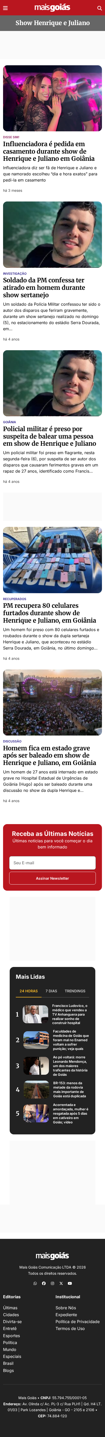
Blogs (8, 1370)
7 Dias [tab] (51, 991)
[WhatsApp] (35, 1282)
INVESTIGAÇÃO (15, 273)
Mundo (9, 1349)
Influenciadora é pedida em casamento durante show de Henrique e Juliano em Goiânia (49, 151)
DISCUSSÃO (12, 741)
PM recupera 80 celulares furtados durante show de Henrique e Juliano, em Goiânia (49, 613)
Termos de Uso (70, 1328)
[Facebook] (44, 1282)
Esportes (11, 1335)
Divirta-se (12, 1321)
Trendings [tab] (75, 991)
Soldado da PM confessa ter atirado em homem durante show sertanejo (44, 287)
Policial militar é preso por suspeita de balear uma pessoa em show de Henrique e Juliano (49, 436)
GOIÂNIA (9, 422)
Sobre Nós (66, 1307)
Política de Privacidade (78, 1321)
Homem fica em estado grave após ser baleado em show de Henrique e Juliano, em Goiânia (49, 755)
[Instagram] (52, 1282)
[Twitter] (61, 1282)
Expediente (66, 1314)
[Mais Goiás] (52, 8)
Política (10, 1342)
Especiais (12, 1356)
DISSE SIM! (11, 137)
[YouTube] (70, 1282)
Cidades (11, 1314)
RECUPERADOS (14, 599)
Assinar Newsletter (52, 878)
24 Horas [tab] (29, 991)
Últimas (10, 1307)
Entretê (10, 1328)
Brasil (8, 1363)
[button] (5, 8)
